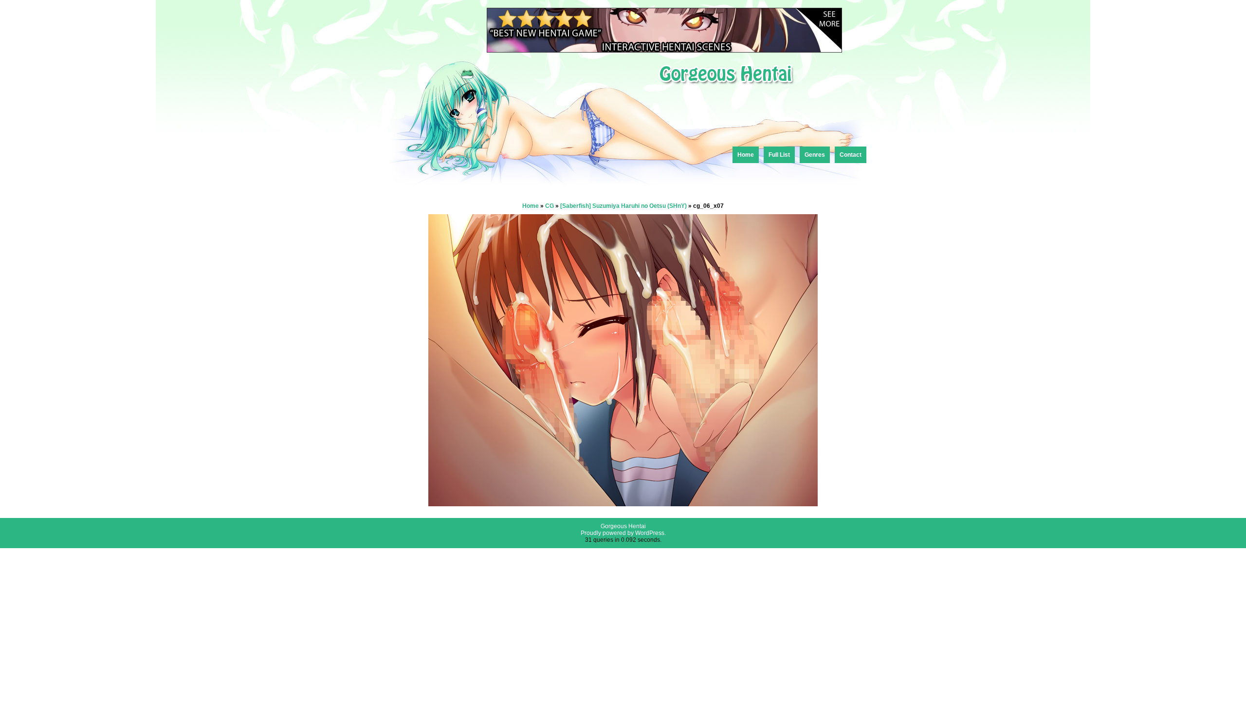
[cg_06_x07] (623, 503)
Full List (779, 154)
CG (549, 206)
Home (745, 154)
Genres (815, 154)
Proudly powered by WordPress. (623, 533)
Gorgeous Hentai (623, 526)
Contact (850, 154)
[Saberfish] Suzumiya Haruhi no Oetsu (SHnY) (623, 206)
